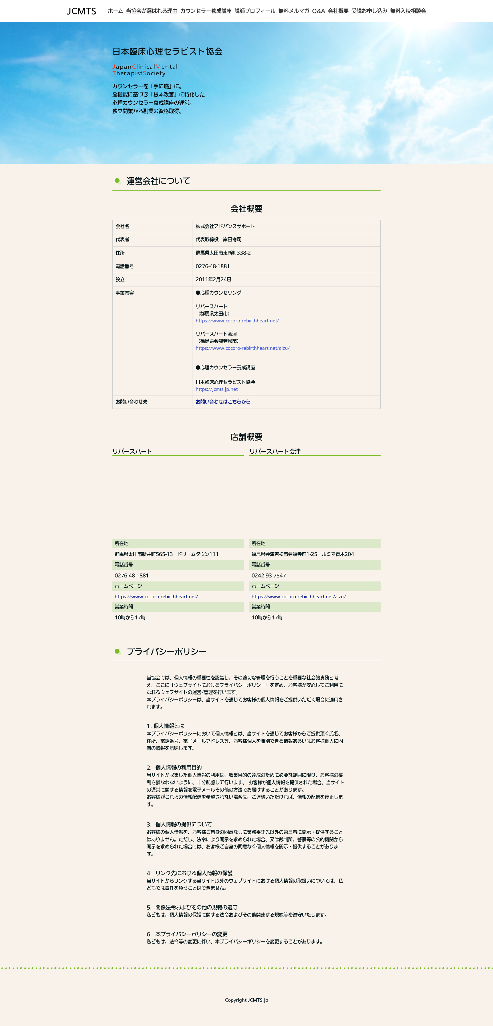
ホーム (115, 10)
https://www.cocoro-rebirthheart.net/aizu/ (243, 348)
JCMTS (81, 11)
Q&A (318, 10)
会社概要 (338, 10)
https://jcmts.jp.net (217, 389)
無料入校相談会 (408, 10)
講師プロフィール (255, 10)
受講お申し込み (369, 10)
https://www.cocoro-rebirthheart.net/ (237, 321)
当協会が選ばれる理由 (151, 10)
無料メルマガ (293, 10)
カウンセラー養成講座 (206, 10)
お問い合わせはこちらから (223, 401)
